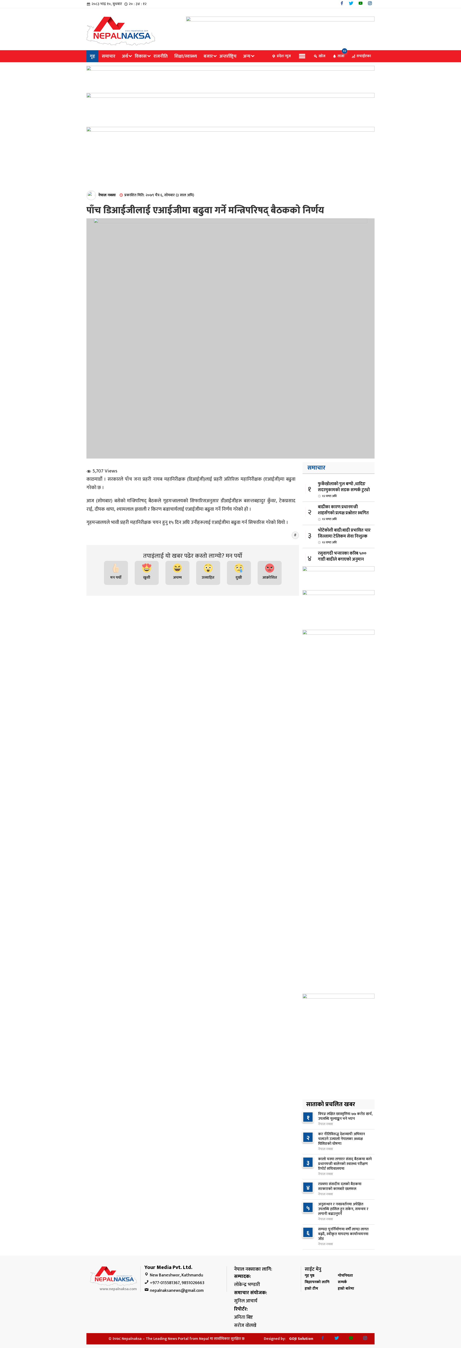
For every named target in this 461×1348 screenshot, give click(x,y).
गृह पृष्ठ (309, 1275)
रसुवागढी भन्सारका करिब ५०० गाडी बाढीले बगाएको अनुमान (342, 559)
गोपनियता (345, 1275)
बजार (208, 56)
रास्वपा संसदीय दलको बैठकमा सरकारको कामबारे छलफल (339, 1186)
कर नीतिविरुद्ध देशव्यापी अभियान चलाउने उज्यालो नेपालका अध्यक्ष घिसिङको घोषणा (341, 1139)
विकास (141, 56)
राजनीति (160, 56)
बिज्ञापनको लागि (317, 1282)
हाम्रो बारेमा (346, 1288)
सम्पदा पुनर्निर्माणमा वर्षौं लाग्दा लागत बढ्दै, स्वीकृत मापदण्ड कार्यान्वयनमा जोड (343, 1234)
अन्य (246, 56)
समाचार (108, 56)
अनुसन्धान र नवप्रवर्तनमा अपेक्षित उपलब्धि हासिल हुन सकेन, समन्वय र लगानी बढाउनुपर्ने (343, 1209)
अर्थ (125, 56)
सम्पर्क (342, 1282)
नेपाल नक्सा (107, 195)
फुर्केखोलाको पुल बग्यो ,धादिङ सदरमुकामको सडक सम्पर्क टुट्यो (344, 489)
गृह (92, 56)
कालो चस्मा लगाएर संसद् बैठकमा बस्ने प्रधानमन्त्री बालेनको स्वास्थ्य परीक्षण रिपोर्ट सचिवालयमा (345, 1164)
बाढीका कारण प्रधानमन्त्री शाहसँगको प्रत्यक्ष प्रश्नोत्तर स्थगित (343, 512)
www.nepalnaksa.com (118, 1289)
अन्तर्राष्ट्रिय (228, 56)
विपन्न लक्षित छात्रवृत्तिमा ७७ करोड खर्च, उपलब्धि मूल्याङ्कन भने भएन (345, 1116)
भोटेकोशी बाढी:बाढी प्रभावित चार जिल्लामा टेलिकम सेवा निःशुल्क (344, 536)
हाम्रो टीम (311, 1288)
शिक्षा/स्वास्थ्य (185, 56)
